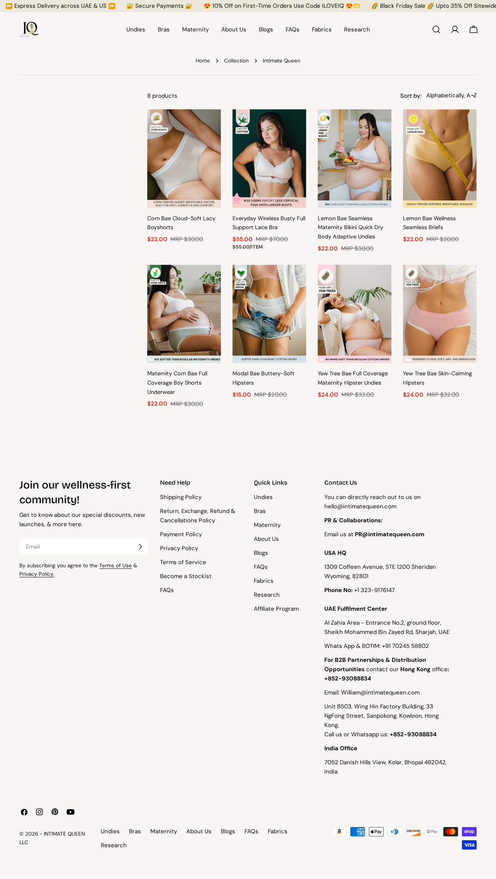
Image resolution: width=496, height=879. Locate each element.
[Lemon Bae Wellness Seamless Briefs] (440, 158)
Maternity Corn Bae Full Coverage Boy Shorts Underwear (177, 382)
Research (267, 595)
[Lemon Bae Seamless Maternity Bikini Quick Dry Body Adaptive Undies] (354, 158)
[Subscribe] (140, 546)
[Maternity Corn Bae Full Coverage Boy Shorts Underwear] (184, 314)
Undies (263, 497)
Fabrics (264, 581)
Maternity (267, 525)
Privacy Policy (179, 548)
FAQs (167, 590)
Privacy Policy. (36, 574)
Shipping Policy (181, 497)
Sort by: (411, 95)
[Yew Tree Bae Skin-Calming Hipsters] (440, 314)
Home (203, 60)
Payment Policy (181, 534)
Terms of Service (183, 562)
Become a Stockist (186, 576)
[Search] (436, 29)
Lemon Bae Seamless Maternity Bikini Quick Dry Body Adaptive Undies (350, 227)
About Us (266, 539)
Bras (260, 511)
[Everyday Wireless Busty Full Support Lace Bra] (269, 158)
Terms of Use (115, 565)
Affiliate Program (276, 609)
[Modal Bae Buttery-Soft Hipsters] (269, 314)
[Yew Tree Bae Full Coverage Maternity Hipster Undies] (354, 314)
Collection (236, 60)
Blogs (261, 553)
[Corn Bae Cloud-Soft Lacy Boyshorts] (184, 158)
